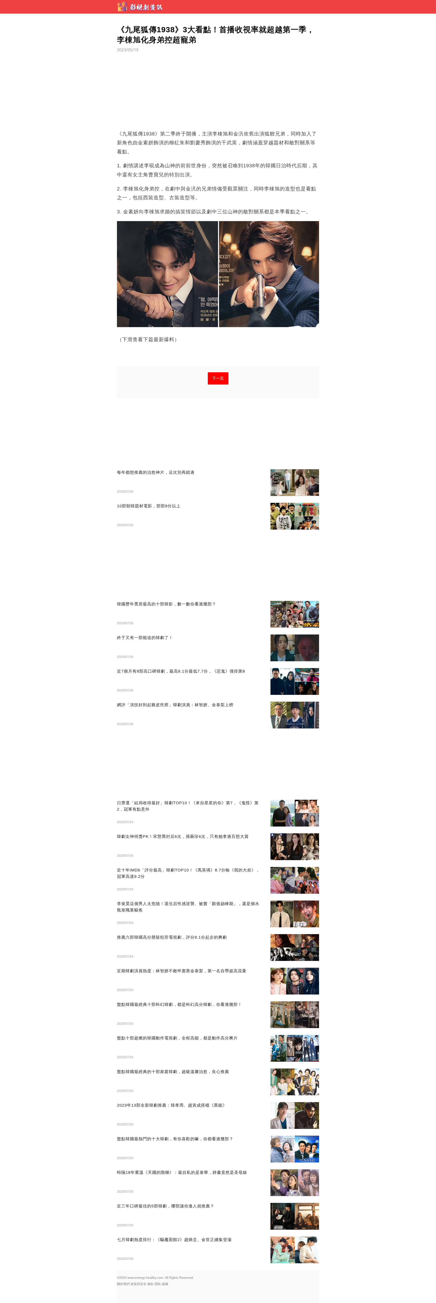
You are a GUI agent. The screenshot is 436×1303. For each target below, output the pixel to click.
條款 (150, 1284)
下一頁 (218, 378)
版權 (165, 1284)
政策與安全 (138, 1284)
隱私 (158, 1284)
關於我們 (123, 1284)
